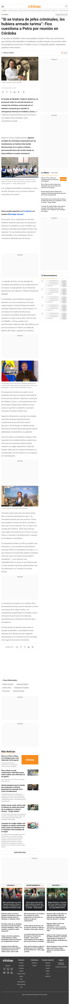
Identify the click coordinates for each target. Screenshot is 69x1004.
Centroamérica (21, 981)
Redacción (34, 963)
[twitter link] (8, 969)
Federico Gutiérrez (7, 684)
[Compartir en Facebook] (6, 92)
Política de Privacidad (61, 967)
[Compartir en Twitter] (10, 92)
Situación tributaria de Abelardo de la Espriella (30, 10)
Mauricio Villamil (9, 53)
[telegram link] (8, 972)
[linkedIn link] (11, 972)
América (21, 963)
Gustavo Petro (6, 687)
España (21, 971)
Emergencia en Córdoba (21, 687)
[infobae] (34, 6)
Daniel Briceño (47, 10)
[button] (2, 6)
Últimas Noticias (21, 984)
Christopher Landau (12, 10)
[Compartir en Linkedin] (14, 92)
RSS (21, 987)
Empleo (34, 965)
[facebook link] (4, 969)
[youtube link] (4, 972)
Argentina (21, 965)
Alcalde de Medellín (22, 684)
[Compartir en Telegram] (18, 92)
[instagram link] (11, 969)
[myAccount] (66, 6)
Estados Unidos (21, 973)
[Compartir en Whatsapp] (3, 92)
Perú (21, 979)
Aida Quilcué (55, 10)
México (21, 976)
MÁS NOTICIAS (20, 852)
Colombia (4, 14)
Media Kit (47, 976)
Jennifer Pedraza (63, 10)
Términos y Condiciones (61, 963)
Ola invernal (6, 691)
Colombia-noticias (18, 691)
